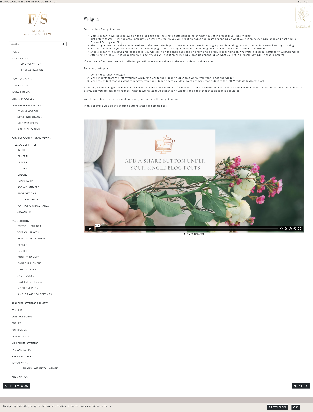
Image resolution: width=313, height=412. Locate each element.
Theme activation (29, 64)
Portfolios (19, 330)
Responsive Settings (31, 238)
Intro (21, 150)
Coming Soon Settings (27, 105)
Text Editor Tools (29, 282)
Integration (20, 363)
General (23, 156)
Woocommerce (27, 199)
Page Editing (20, 221)
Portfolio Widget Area (33, 206)
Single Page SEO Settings (34, 294)
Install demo (21, 92)
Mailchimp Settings (25, 343)
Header (22, 162)
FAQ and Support (23, 350)
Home (15, 52)
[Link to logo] (38, 23)
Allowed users (27, 123)
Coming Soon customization (32, 138)
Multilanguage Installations (38, 368)
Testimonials (21, 336)
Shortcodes (25, 276)
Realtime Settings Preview (30, 303)
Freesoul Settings (24, 144)
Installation (20, 58)
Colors (22, 175)
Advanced (24, 212)
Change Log (20, 377)
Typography (25, 181)
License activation (30, 70)
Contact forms (22, 316)
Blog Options (26, 193)
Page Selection (27, 111)
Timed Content (27, 269)
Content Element (29, 263)
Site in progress (23, 98)
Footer (22, 168)
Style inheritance (29, 117)
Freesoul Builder (29, 226)
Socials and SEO (28, 187)
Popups (16, 323)
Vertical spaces (28, 232)
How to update (22, 79)
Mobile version (27, 288)
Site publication (28, 129)
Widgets (17, 310)
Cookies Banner (28, 257)
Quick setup (20, 85)
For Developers (22, 356)
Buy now (304, 1)
